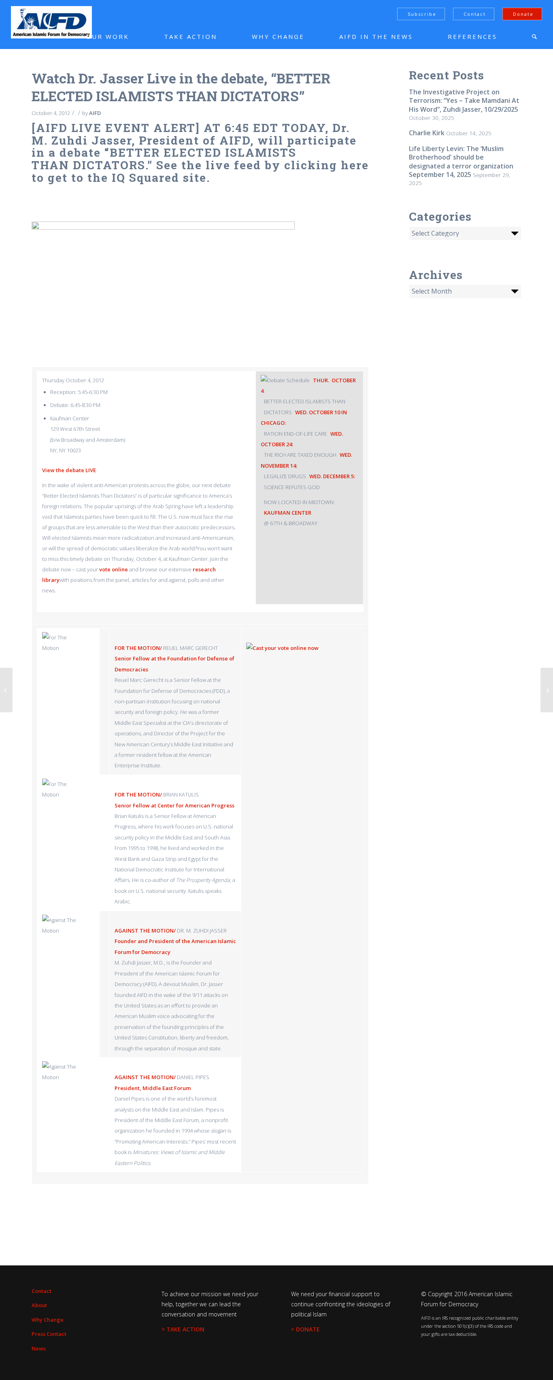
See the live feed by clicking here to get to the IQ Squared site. (200, 171)
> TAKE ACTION (183, 1329)
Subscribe (422, 14)
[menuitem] (95, 36)
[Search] (534, 36)
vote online (113, 569)
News (39, 1348)
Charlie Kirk (427, 132)
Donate (523, 14)
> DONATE (305, 1329)
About (39, 1305)
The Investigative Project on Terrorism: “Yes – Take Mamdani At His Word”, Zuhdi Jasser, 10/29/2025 (464, 100)
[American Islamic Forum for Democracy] (51, 22)
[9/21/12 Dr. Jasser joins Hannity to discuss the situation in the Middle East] (6, 690)
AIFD (95, 113)
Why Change (48, 1319)
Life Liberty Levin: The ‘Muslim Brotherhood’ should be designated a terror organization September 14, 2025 (461, 161)
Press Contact (49, 1333)
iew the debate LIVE (70, 470)
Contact (475, 14)
